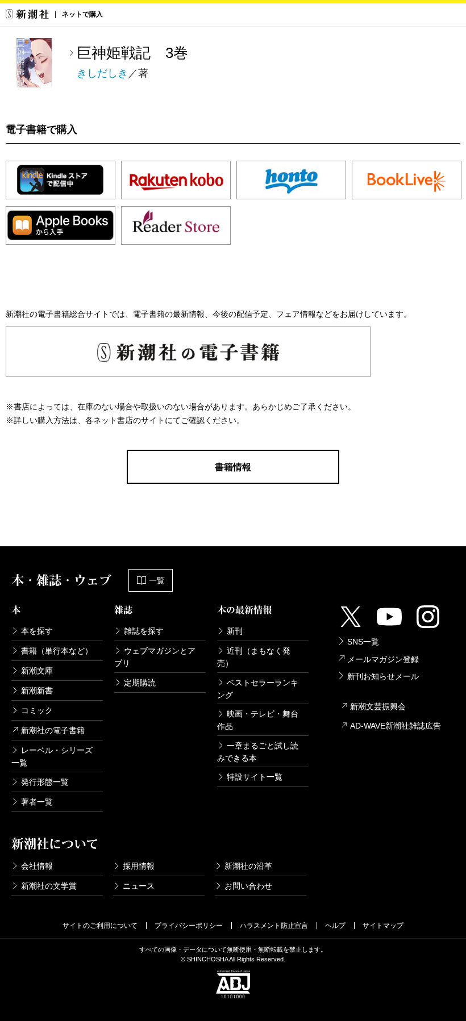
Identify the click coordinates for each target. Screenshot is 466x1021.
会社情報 (37, 866)
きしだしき (102, 73)
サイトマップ (383, 926)
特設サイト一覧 (254, 776)
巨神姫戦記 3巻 (132, 52)
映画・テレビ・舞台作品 (257, 720)
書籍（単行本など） (57, 650)
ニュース (139, 885)
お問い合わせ (248, 885)
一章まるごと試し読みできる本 (257, 752)
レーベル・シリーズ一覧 (52, 756)
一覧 (157, 580)
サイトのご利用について (100, 926)
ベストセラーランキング (257, 689)
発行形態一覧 (45, 781)
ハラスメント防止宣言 (274, 926)
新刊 (235, 630)
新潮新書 (37, 690)
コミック (37, 710)
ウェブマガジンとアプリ (154, 657)
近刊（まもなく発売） (253, 657)
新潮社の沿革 (248, 866)
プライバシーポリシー (189, 926)
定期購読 (140, 682)
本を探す (37, 630)
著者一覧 (37, 801)
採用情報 (139, 866)
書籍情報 (233, 467)
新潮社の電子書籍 (53, 730)
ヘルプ (335, 926)
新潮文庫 (37, 670)
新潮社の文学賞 (49, 885)
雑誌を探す (144, 630)
